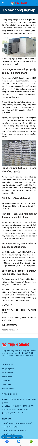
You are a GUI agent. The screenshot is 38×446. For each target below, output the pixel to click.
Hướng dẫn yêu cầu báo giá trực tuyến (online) (17, 423)
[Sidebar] (2, 136)
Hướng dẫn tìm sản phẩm (10, 427)
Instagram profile (8, 369)
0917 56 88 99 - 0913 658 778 (12, 437)
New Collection (7, 373)
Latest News (6, 385)
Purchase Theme (8, 389)
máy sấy (13, 105)
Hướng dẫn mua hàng (9, 434)
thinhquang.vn (13, 330)
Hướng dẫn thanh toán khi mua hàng (14, 430)
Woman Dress (7, 377)
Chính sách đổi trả (17, 413)
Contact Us (6, 381)
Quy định (7, 413)
